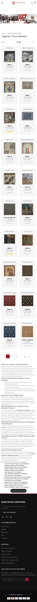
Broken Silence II (9, 231)
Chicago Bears (9, 48)
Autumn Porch (9, 109)
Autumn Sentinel (27, 201)
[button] (17, 42)
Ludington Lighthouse (27, 48)
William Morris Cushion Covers (10, 560)
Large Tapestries (5, 554)
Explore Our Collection (18, 490)
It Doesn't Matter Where (27, 139)
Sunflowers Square (27, 323)
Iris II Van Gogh (27, 231)
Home (3, 33)
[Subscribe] (27, 579)
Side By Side (9, 139)
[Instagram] (10, 517)
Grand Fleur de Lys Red (10, 292)
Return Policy (5, 532)
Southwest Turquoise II (9, 78)
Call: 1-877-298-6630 (9, 512)
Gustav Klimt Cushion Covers (9, 557)
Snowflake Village (27, 109)
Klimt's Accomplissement (9, 262)
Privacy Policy (5, 526)
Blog (2, 535)
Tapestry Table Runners (7, 563)
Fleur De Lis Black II (27, 262)
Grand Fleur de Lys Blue (9, 323)
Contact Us (4, 538)
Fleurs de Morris (9, 201)
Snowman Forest (9, 170)
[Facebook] (2, 517)
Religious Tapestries (6, 551)
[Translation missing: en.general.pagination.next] (29, 356)
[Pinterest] (6, 517)
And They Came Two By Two (27, 78)
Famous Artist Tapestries (8, 548)
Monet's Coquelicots (27, 170)
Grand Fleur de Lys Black (27, 292)
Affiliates (3, 529)
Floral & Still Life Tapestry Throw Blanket (17, 478)
